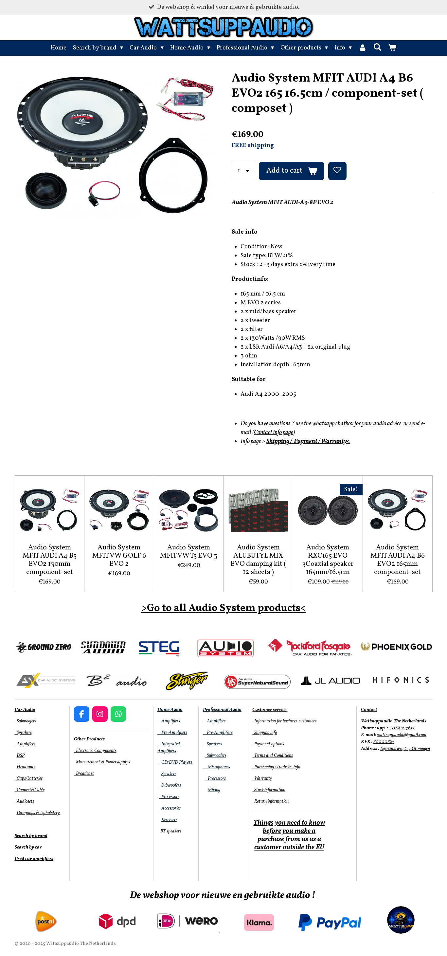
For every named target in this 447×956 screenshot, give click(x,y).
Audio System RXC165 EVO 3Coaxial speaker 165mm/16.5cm (328, 560)
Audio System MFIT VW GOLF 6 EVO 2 (119, 556)
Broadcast (84, 774)
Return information (270, 801)
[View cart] (392, 48)
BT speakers (169, 831)
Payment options (268, 744)
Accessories (169, 808)
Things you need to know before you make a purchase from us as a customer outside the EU (289, 835)
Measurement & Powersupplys (102, 762)
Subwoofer (169, 785)
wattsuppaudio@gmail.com (401, 735)
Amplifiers (25, 744)
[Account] (362, 48)
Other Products (89, 739)
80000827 (383, 742)
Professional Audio (222, 710)
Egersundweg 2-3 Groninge (404, 749)
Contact (369, 710)
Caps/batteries (29, 778)
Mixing (214, 790)
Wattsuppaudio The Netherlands (393, 721)
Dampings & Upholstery (39, 813)
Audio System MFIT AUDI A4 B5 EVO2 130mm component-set (50, 560)
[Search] (377, 47)
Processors (169, 797)
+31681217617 (402, 728)
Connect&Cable (30, 790)
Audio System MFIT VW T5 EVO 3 (188, 552)
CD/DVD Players (174, 762)
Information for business (275, 721)
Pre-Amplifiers (172, 733)
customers (307, 721)
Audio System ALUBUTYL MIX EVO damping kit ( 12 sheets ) (258, 560)
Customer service (269, 710)
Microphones (216, 767)
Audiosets (24, 801)
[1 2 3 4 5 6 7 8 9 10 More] (243, 171)
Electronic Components (95, 751)
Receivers (169, 820)
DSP (21, 756)
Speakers (23, 733)
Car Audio (25, 710)
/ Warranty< (334, 441)
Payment (305, 441)
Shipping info (264, 733)
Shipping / (279, 441)
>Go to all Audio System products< (223, 608)
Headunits (26, 767)
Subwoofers (25, 721)
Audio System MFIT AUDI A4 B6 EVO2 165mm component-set (397, 560)
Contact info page (273, 433)
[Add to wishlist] (337, 171)
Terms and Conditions (272, 756)
